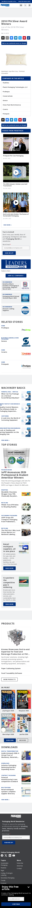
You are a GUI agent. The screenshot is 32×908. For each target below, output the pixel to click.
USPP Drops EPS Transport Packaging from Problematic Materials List (9, 520)
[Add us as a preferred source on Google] (28, 38)
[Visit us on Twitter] (6, 855)
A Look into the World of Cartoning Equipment (10, 419)
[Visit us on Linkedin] (10, 855)
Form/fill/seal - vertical (9, 392)
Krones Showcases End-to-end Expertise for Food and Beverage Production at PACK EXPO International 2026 (15, 651)
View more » (7, 225)
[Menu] (29, 5)
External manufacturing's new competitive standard (9, 779)
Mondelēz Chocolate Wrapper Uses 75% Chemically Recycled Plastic (9, 494)
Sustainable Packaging (9, 515)
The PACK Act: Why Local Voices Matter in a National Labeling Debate (10, 532)
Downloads (5, 763)
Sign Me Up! (9, 253)
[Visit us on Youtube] (13, 855)
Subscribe (10, 740)
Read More (9, 568)
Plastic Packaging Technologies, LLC (15, 87)
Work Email (7, 244)
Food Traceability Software (11, 673)
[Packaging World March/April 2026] (8, 723)
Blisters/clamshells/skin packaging (10, 338)
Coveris (5, 109)
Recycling (4, 502)
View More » (5, 440)
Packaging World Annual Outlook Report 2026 (11, 297)
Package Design (6, 470)
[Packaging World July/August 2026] (8, 699)
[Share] (11, 38)
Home (3, 326)
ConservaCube (8, 96)
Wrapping (4, 490)
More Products (9, 679)
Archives (22, 740)
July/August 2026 (8, 711)
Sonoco (5, 100)
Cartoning (5, 416)
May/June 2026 (24, 711)
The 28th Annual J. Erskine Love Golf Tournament (15, 185)
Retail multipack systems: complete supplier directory (8, 792)
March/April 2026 (8, 734)
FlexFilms (6, 83)
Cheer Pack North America (12, 105)
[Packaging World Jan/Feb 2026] (24, 723)
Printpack (6, 114)
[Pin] (24, 38)
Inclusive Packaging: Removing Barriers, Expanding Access (9, 767)
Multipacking (6, 787)
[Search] (25, 5)
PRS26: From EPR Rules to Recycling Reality (9, 506)
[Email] (7, 38)
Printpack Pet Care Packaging (13, 156)
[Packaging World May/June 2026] (24, 699)
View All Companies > (16, 276)
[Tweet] (20, 38)
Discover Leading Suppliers (8, 309)
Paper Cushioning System (11, 668)
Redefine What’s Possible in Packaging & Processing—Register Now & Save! (11, 286)
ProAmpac (6, 91)
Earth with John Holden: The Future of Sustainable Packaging (16, 215)
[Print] (3, 38)
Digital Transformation (9, 751)
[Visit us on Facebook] (2, 855)
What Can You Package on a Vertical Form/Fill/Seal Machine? (10, 396)
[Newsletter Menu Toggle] (21, 5)
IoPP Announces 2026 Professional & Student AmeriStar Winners (14, 475)
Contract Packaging (8, 775)
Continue (16, 904)
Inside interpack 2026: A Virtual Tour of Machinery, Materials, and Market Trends (10, 755)
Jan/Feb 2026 (24, 734)
